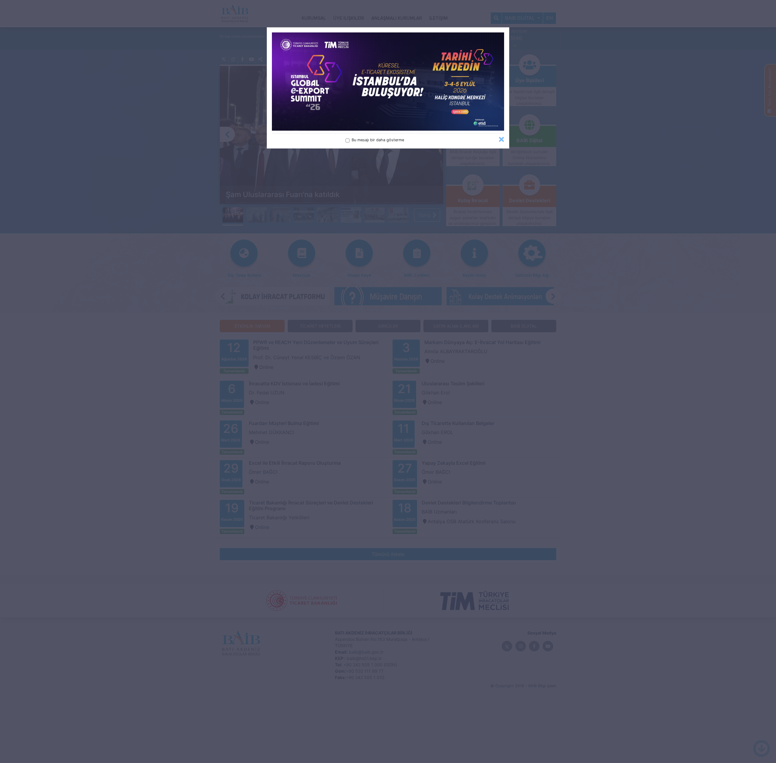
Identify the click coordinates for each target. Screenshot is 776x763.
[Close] (501, 139)
